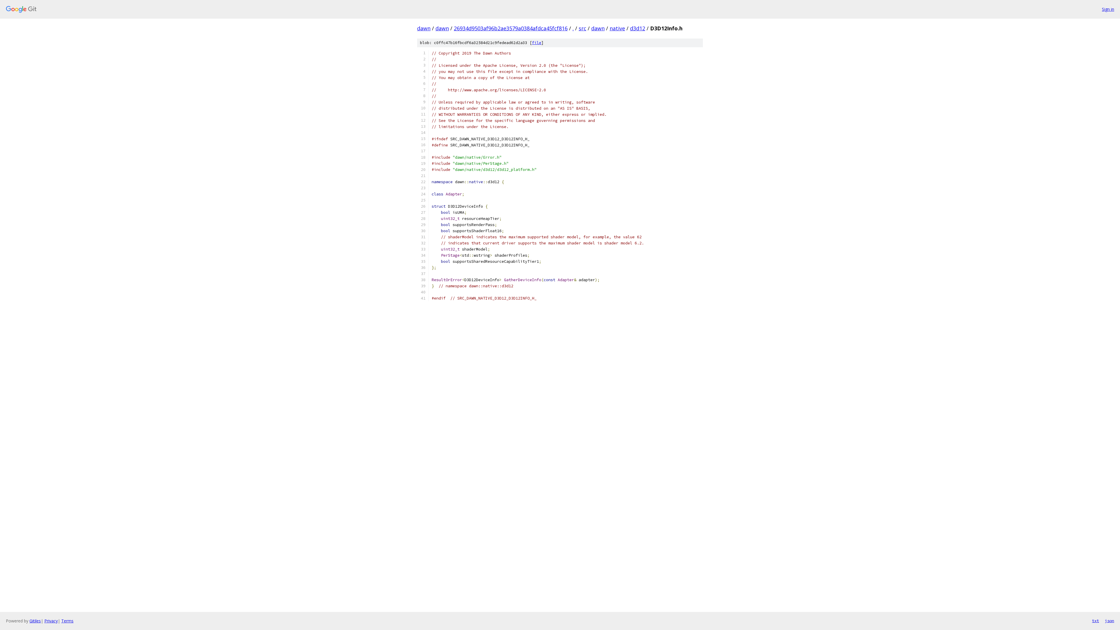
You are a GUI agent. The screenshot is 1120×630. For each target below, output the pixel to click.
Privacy (51, 621)
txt (1095, 620)
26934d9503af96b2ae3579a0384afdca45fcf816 (511, 28)
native (617, 28)
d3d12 (637, 28)
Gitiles (35, 621)
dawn (423, 28)
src (582, 28)
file (536, 42)
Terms (67, 621)
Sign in (1108, 9)
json (1109, 620)
